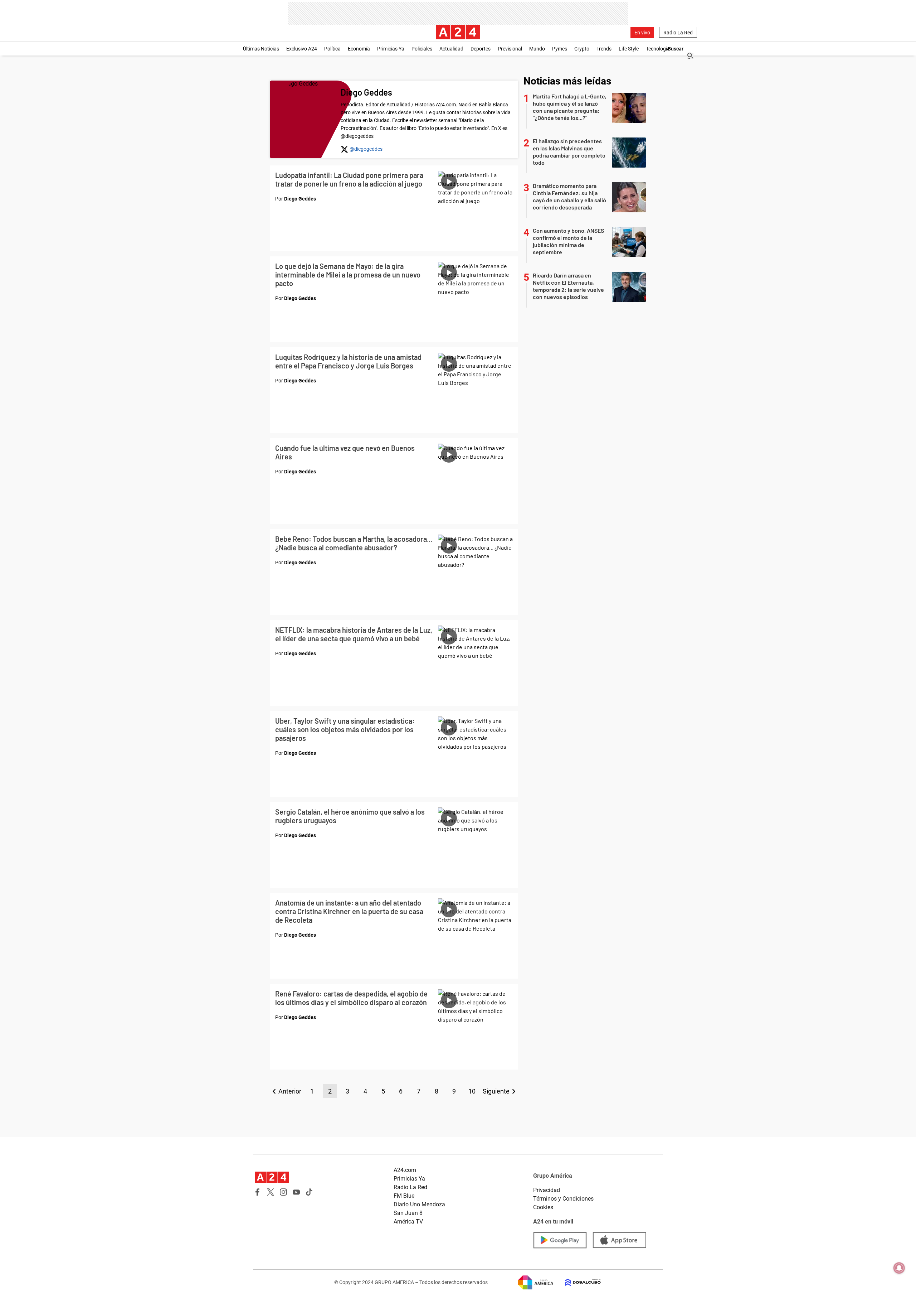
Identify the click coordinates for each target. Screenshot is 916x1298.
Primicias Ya (390, 49)
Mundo (537, 49)
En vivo (642, 32)
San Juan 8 (408, 1213)
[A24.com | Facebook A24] (257, 1192)
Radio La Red (678, 32)
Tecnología (658, 49)
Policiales (421, 49)
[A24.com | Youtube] (296, 1192)
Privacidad (546, 1190)
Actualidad (451, 49)
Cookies (543, 1207)
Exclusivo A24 (301, 49)
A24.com (405, 1170)
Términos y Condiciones (563, 1198)
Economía (359, 49)
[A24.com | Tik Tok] (309, 1192)
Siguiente (496, 1091)
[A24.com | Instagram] (283, 1192)
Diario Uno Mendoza (419, 1204)
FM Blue (404, 1195)
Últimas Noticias (261, 49)
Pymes (559, 49)
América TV (408, 1221)
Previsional (510, 49)
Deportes (481, 49)
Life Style (629, 49)
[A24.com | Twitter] (270, 1192)
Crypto (581, 49)
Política (332, 49)
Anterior (289, 1091)
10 (472, 1091)
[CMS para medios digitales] (577, 1282)
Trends (604, 49)
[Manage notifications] (899, 1268)
